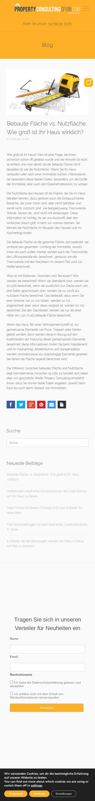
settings (36, 786)
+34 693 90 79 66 (60, 23)
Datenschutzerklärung (47, 682)
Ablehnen (39, 794)
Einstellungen (64, 794)
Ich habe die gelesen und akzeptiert (45, 684)
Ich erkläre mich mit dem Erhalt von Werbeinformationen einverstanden (36, 695)
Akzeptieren (16, 794)
